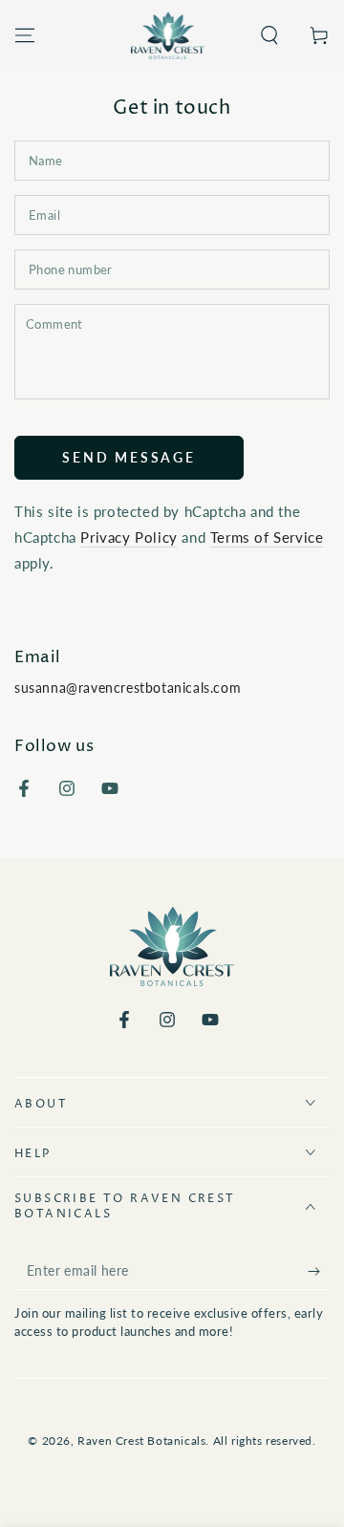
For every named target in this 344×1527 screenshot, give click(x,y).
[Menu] (25, 35)
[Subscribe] (319, 1271)
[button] (269, 35)
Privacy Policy (128, 537)
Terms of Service (267, 537)
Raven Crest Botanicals (141, 1440)
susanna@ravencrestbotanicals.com (127, 687)
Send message (129, 457)
